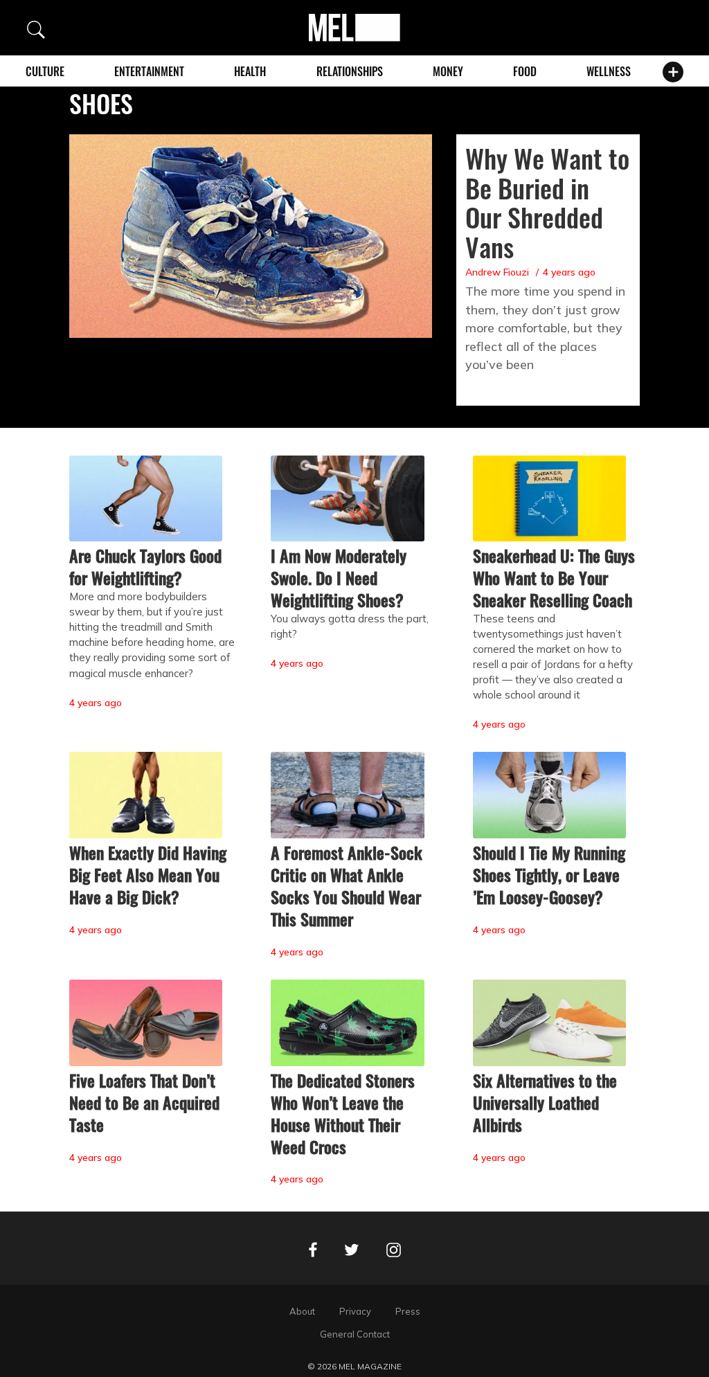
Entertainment (149, 71)
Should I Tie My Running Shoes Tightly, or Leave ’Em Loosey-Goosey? (549, 874)
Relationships (349, 71)
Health (250, 71)
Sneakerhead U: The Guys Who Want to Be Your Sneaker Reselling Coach (554, 577)
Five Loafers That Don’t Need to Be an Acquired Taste (144, 1102)
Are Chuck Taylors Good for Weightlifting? (145, 566)
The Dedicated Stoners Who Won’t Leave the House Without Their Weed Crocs (343, 1113)
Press (407, 1311)
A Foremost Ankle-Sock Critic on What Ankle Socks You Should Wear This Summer (346, 885)
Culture (45, 71)
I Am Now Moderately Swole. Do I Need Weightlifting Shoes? (338, 577)
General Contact (355, 1334)
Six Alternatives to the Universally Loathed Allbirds (545, 1102)
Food (525, 71)
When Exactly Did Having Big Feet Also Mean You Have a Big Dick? (147, 874)
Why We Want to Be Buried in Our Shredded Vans (547, 202)
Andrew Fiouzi (497, 272)
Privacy (355, 1311)
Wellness (608, 71)
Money (448, 71)
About (302, 1311)
